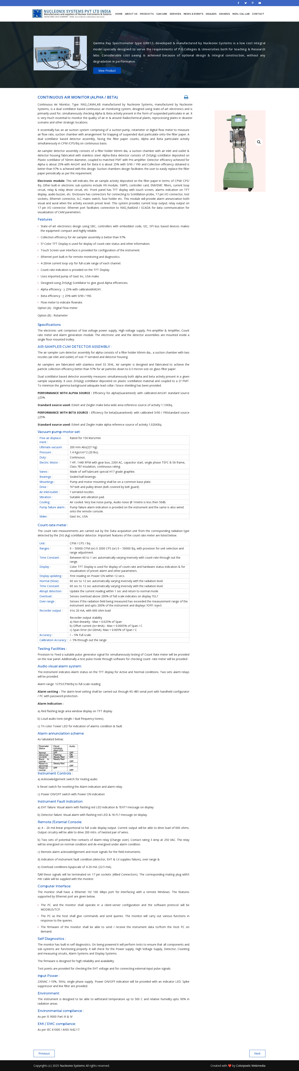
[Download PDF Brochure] (186, 97)
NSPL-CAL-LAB (241, 13)
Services (175, 13)
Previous (44, 1053)
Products (147, 13)
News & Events (193, 13)
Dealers (211, 13)
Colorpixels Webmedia (250, 1066)
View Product (107, 70)
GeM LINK (161, 13)
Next (257, 1053)
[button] (259, 142)
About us (131, 13)
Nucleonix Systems (72, 1066)
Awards (224, 13)
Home (118, 13)
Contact (258, 13)
